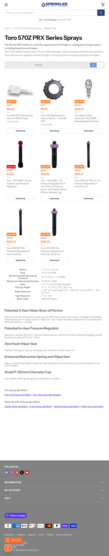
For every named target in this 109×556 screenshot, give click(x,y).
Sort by (38, 65)
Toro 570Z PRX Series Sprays (28, 28)
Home (8, 28)
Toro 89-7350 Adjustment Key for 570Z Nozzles (20, 117)
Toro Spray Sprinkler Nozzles (47, 394)
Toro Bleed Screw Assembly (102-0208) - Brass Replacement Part (87, 118)
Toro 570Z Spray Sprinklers (18, 394)
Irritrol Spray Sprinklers (40, 406)
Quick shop (20, 131)
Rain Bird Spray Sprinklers (66, 406)
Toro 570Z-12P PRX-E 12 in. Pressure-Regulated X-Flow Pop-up (88, 183)
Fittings (50, 534)
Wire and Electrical (64, 534)
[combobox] (50, 12)
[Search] (101, 12)
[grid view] (93, 65)
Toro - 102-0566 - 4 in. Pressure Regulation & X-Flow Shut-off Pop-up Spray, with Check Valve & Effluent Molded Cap (54, 186)
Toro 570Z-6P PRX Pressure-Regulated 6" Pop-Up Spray (18, 251)
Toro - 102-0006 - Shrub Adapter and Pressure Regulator (19, 183)
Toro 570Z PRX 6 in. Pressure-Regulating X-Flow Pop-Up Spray (53, 251)
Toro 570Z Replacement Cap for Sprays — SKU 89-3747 (54, 118)
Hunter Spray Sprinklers (16, 406)
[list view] (100, 65)
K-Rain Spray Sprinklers (92, 406)
